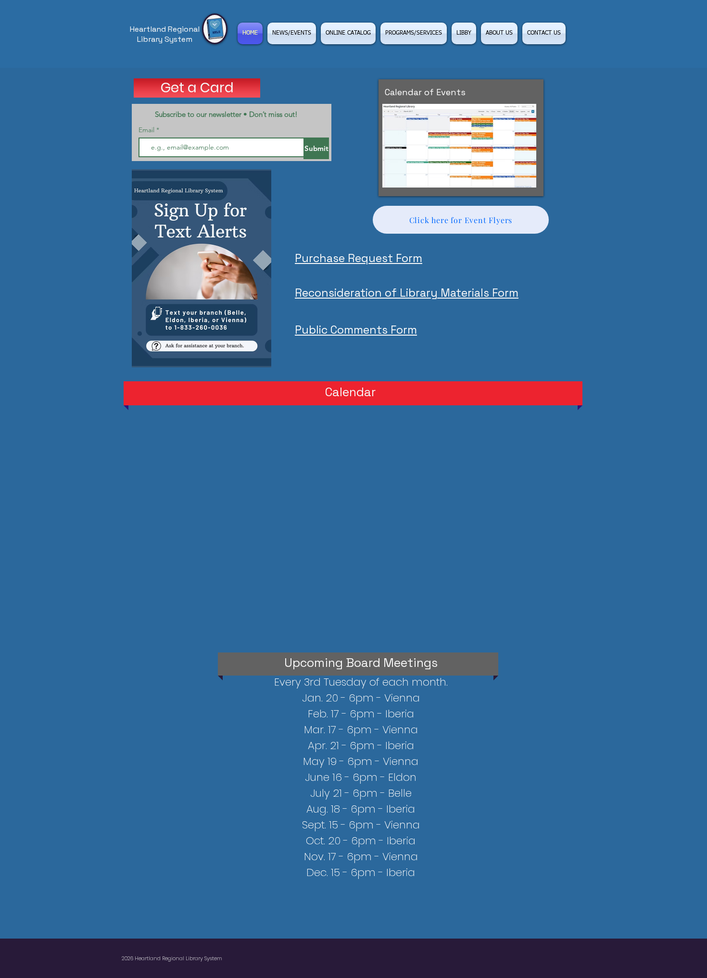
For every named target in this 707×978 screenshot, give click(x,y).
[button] (413, 33)
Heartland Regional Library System (165, 34)
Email (147, 129)
